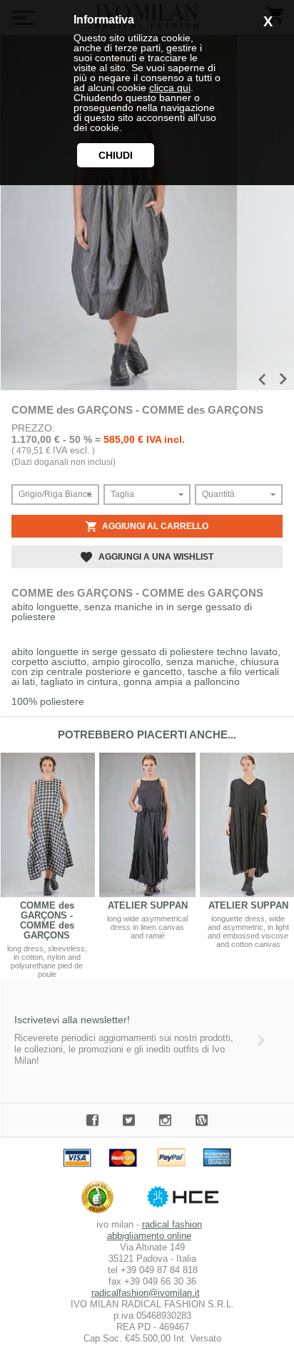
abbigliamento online (149, 1235)
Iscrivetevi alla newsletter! (72, 1019)
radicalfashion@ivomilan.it (145, 1292)
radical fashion (172, 1224)
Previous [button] (262, 379)
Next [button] (283, 378)
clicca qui (170, 87)
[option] (118, 213)
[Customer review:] (101, 1213)
